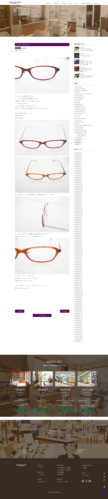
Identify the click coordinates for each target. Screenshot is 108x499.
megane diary (81, 134)
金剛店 (76, 144)
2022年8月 (77, 236)
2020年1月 (77, 291)
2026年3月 (77, 161)
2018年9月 (77, 319)
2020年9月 (77, 277)
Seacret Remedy (79, 118)
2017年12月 (78, 334)
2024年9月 (77, 193)
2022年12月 (77, 229)
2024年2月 (77, 205)
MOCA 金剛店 (60, 474)
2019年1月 (77, 312)
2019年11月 (78, 294)
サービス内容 (41, 474)
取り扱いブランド (41, 481)
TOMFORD (78, 129)
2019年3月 (77, 308)
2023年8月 (77, 215)
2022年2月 (77, 247)
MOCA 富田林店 (61, 472)
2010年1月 (77, 341)
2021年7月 (77, 259)
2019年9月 (77, 298)
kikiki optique (78, 106)
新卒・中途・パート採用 (62, 481)
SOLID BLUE (78, 122)
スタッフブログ (86, 475)
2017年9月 (77, 339)
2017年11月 (78, 336)
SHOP (70, 3)
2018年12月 (78, 313)
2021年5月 (77, 263)
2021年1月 (77, 270)
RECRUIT (96, 3)
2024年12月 (77, 187)
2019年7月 (77, 301)
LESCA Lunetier (79, 108)
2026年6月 (77, 156)
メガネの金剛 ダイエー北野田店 (64, 467)
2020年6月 (77, 282)
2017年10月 (78, 338)
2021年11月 (78, 252)
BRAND (64, 3)
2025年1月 (77, 186)
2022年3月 (77, 245)
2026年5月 (77, 158)
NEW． (77, 115)
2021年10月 (78, 254)
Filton (76, 102)
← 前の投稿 (19, 311)
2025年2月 (77, 184)
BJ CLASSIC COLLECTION (82, 94)
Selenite (77, 120)
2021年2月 (77, 268)
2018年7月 (77, 322)
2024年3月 (77, 203)
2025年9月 (77, 172)
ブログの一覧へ (42, 315)
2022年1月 (77, 249)
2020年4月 (77, 285)
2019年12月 (78, 292)
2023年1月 (77, 228)
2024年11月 (78, 189)
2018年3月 (77, 329)
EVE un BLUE (78, 97)
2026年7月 (77, 154)
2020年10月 (78, 275)
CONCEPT (48, 3)
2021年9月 (77, 256)
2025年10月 (78, 170)
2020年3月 (77, 287)
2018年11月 (78, 315)
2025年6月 (77, 177)
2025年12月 (77, 167)
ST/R (76, 123)
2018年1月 (77, 332)
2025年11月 (78, 168)
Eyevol (77, 101)
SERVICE (56, 3)
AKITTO (77, 87)
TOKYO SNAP (78, 127)
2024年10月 (78, 191)
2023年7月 (77, 217)
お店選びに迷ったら (79, 132)
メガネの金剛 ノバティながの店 (64, 469)
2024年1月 (77, 207)
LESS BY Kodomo (79, 109)
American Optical (79, 88)
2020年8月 (77, 278)
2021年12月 (77, 250)
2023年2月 (77, 226)
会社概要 (84, 467)
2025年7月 (77, 175)
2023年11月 (78, 210)
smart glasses (81, 135)
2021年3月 (77, 266)
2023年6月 (77, 219)
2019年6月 (77, 303)
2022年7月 (77, 238)
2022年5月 (77, 242)
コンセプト (40, 467)
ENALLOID (78, 95)
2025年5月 (77, 179)
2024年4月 (77, 201)
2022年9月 (77, 235)
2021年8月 (77, 257)
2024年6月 (77, 198)
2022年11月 (77, 231)
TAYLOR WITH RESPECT (82, 125)
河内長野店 (77, 141)
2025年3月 (77, 182)
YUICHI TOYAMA (79, 130)
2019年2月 (77, 310)
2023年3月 (77, 224)
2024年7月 (77, 196)
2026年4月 (77, 160)
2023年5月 (77, 221)
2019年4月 (77, 306)
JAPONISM (78, 104)
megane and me (79, 111)
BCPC (76, 92)
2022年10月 (77, 233)
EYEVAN (77, 99)
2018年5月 (77, 325)
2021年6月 (77, 261)
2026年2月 (77, 163)
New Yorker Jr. (78, 113)
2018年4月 (77, 327)
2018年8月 (77, 320)
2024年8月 (77, 194)
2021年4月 (77, 264)
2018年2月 (77, 331)
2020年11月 (78, 273)
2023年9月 (77, 214)
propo (76, 116)
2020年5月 (77, 284)
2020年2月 (77, 289)
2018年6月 (77, 324)
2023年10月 (78, 212)
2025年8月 (77, 174)
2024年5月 (77, 200)
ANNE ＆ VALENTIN (80, 90)
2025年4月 (77, 180)
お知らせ (77, 137)
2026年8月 (77, 153)
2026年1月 (77, 165)
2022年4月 (77, 243)
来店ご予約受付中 (20, 410)
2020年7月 (77, 280)
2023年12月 (77, 208)
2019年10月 (78, 296)
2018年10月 (78, 317)
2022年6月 (77, 240)
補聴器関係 (77, 142)
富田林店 (24, 48)
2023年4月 (77, 222)
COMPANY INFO (85, 3)
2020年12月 (77, 271)
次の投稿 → (64, 311)
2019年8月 (77, 299)
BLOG (76, 3)
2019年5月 (77, 305)
